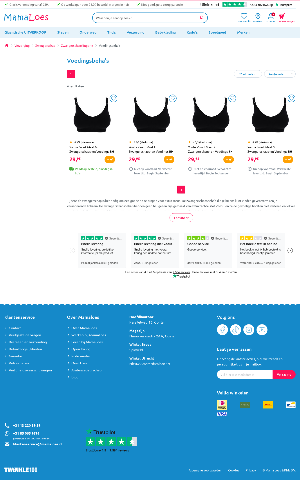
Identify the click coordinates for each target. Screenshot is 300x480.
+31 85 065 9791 (26, 433)
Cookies (233, 470)
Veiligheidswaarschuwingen (30, 370)
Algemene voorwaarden (205, 470)
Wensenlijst (244, 21)
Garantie (15, 356)
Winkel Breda (140, 344)
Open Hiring (80, 349)
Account (271, 21)
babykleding (165, 32)
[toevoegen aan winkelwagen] (110, 159)
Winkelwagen (287, 18)
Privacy (251, 470)
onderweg (88, 32)
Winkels (257, 21)
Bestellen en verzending (28, 342)
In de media (80, 356)
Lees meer (181, 218)
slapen (63, 32)
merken (243, 32)
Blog (74, 377)
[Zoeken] (201, 18)
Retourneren (19, 363)
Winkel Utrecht (141, 358)
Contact (15, 328)
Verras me (284, 374)
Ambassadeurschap (86, 370)
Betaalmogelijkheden (25, 349)
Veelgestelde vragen (25, 335)
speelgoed (217, 32)
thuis (111, 32)
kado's (192, 32)
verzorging (135, 32)
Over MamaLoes (84, 328)
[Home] (6, 45)
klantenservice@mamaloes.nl (37, 444)
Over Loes (79, 363)
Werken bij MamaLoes (88, 335)
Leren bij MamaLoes (87, 342)
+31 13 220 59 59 (26, 425)
